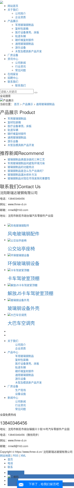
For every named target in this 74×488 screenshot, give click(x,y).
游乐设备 (20, 47)
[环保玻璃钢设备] (18, 255)
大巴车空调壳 (21, 322)
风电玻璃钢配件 (23, 233)
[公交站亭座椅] (17, 240)
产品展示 (13, 21)
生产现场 (20, 390)
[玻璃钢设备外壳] (18, 299)
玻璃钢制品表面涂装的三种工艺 (26, 159)
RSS (15, 455)
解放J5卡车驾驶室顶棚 (30, 293)
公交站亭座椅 (21, 248)
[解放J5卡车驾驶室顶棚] (22, 285)
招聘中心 (13, 78)
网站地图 (5, 455)
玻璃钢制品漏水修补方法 (22, 174)
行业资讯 (20, 66)
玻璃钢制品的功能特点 (21, 167)
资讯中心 (13, 59)
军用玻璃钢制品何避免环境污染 (26, 163)
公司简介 (20, 13)
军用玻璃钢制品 (24, 25)
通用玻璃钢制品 (24, 43)
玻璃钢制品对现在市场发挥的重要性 (29, 178)
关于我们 (13, 9)
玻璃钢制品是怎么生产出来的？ (26, 171)
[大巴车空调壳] (17, 314)
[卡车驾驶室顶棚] (18, 270)
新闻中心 (13, 397)
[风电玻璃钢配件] (18, 225)
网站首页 (13, 6)
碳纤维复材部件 (24, 40)
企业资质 (20, 17)
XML (23, 455)
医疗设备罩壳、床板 (27, 32)
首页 (16, 104)
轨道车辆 (20, 36)
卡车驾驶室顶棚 (23, 278)
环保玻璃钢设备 (23, 263)
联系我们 (13, 81)
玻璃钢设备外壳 (23, 308)
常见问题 (20, 70)
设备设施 (20, 394)
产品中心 (13, 352)
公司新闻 (20, 62)
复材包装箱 (21, 28)
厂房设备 (13, 55)
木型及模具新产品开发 (28, 51)
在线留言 (13, 74)
